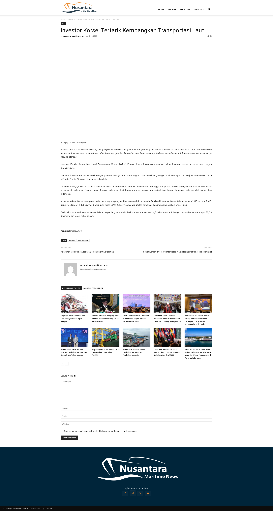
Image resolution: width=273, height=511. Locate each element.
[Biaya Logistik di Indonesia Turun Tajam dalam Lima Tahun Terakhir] (105, 337)
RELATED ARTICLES (71, 288)
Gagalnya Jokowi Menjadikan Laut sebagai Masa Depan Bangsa (73, 318)
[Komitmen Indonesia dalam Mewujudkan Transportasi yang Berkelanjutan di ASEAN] (167, 337)
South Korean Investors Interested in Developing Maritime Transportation (177, 252)
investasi (72, 240)
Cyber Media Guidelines (136, 488)
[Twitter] (140, 493)
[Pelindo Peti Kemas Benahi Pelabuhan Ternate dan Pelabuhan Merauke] (136, 337)
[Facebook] (125, 493)
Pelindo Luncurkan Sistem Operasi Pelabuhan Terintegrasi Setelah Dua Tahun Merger (74, 352)
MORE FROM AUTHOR (93, 288)
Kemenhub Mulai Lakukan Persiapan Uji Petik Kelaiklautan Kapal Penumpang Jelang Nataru (167, 318)
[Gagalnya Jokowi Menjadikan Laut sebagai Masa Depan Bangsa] (74, 303)
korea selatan (83, 240)
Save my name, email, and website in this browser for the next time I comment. (100, 431)
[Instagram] (133, 493)
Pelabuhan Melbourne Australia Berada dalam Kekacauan (87, 252)
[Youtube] (148, 493)
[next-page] (67, 363)
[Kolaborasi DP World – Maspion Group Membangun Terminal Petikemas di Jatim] (136, 303)
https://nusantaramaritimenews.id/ (93, 269)
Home (63, 19)
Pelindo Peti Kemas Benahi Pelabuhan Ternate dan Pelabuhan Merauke (134, 352)
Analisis (64, 312)
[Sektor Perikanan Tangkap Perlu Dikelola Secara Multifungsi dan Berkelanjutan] (105, 303)
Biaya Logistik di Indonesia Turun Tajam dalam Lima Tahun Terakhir (105, 352)
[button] (209, 9)
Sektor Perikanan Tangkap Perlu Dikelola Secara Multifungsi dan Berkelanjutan (105, 318)
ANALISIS (199, 9)
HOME (161, 9)
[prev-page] (62, 363)
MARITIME (185, 9)
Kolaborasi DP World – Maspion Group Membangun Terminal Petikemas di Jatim (136, 318)
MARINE (172, 9)
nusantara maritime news (73, 36)
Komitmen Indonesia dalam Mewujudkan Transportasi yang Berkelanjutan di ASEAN (167, 352)
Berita (70, 19)
